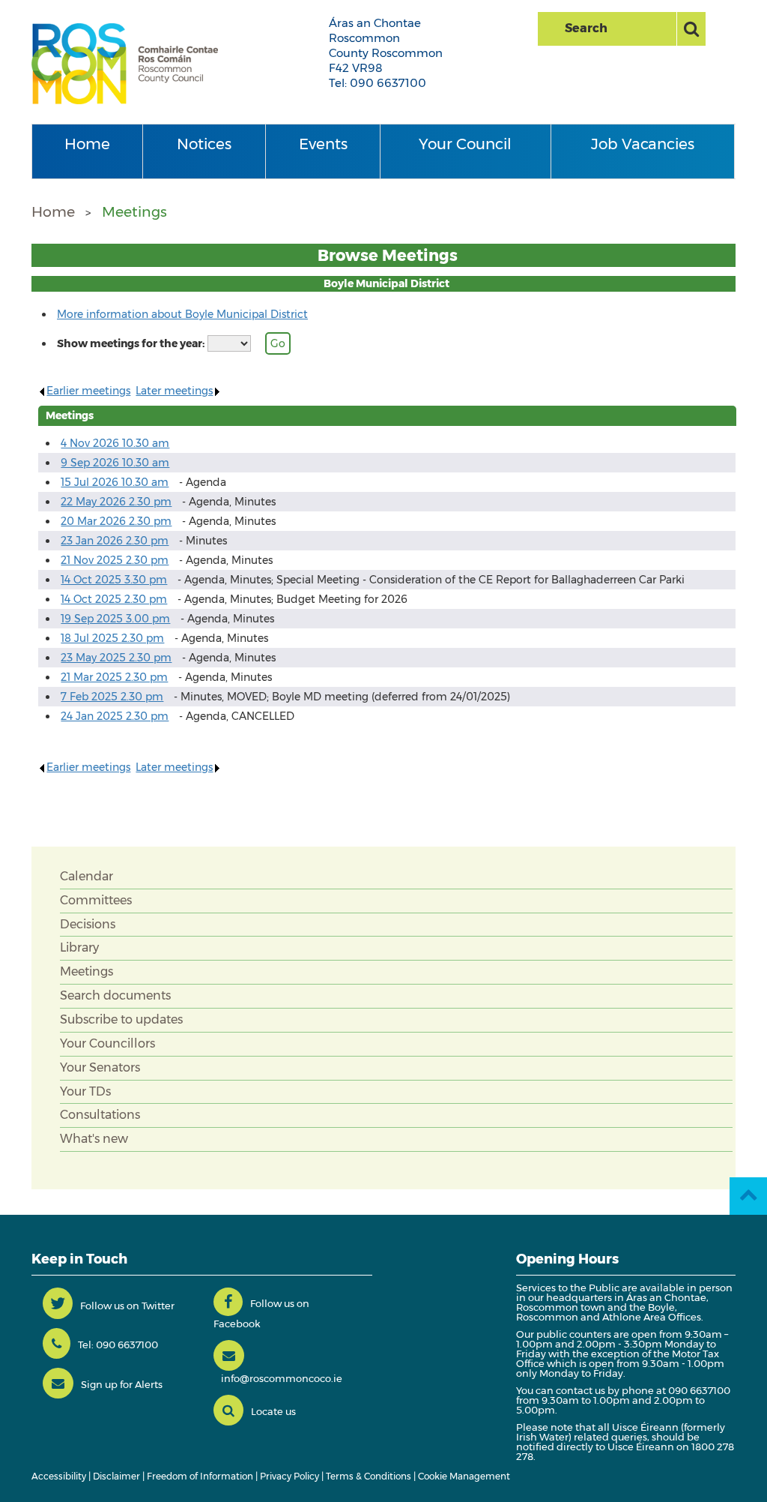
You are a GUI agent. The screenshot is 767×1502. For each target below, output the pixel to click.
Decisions (87, 924)
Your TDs (85, 1091)
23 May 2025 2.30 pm (116, 657)
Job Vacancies (642, 144)
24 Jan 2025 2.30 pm (115, 716)
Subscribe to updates (121, 1019)
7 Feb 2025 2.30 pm (112, 696)
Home (87, 144)
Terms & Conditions (368, 1476)
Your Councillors (107, 1043)
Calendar (86, 876)
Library (79, 947)
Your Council (465, 144)
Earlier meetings (88, 390)
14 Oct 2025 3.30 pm (114, 579)
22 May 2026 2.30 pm (116, 501)
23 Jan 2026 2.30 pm (115, 540)
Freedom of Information (200, 1476)
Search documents (115, 995)
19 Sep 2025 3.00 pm (115, 618)
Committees (96, 900)
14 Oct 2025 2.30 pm (114, 599)
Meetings (134, 211)
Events (323, 144)
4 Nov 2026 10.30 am (115, 443)
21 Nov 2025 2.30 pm (115, 560)
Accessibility (58, 1476)
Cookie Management (464, 1476)
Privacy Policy (289, 1476)
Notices (204, 144)
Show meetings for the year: (130, 343)
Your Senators (100, 1067)
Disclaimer (116, 1476)
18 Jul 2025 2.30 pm (112, 638)
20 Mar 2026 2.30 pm (116, 521)
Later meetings (174, 390)
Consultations (100, 1115)
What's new (94, 1139)
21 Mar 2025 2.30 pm (114, 677)
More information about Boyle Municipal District (182, 314)
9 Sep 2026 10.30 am (115, 462)
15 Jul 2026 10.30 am (115, 482)
